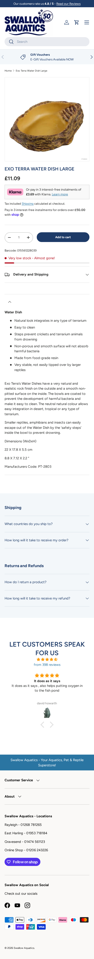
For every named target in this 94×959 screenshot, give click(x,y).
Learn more (60, 194)
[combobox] (47, 41)
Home (8, 71)
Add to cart (63, 237)
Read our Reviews (68, 3)
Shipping (28, 203)
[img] (47, 659)
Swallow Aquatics (24, 947)
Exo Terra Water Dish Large (31, 71)
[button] (77, 22)
